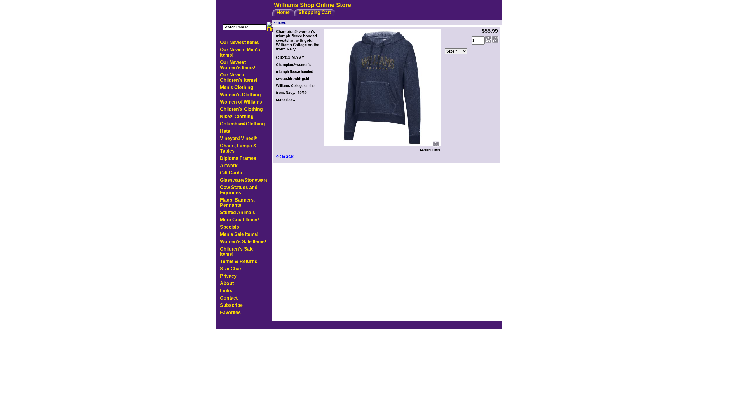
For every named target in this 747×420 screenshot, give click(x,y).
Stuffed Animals (237, 212)
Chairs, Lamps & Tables (238, 148)
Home (283, 12)
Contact (229, 297)
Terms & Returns (238, 261)
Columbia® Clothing (242, 123)
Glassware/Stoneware (243, 180)
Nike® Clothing (237, 116)
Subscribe (231, 305)
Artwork (229, 165)
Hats (225, 131)
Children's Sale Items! (237, 251)
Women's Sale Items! (243, 241)
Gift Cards (231, 172)
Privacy (228, 276)
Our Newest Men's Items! (240, 52)
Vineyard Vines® (238, 138)
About (227, 283)
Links (226, 290)
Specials (229, 227)
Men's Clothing (236, 87)
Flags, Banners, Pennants (237, 202)
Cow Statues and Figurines (239, 190)
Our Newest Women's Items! (237, 65)
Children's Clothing (241, 109)
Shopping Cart (315, 12)
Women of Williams (241, 101)
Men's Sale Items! (239, 234)
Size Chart (231, 268)
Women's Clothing (240, 94)
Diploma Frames (238, 158)
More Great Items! (239, 219)
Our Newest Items (239, 42)
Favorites (230, 312)
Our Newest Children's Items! (238, 77)
